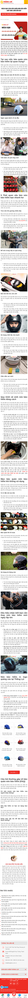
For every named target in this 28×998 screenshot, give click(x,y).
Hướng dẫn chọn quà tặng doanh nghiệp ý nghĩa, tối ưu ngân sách (14, 904)
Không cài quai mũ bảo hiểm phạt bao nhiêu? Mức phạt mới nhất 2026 (14, 917)
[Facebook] (17, 983)
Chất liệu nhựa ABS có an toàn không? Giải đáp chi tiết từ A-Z (13, 913)
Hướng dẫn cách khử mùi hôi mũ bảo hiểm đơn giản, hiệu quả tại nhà (13, 908)
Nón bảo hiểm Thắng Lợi (10, 969)
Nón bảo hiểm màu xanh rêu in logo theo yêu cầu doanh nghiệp (13, 900)
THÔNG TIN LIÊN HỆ (7, 943)
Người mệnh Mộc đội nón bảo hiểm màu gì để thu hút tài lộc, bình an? (14, 933)
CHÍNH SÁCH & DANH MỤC (9, 974)
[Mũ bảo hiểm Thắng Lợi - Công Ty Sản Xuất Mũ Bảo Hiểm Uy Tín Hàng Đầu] (7, 1)
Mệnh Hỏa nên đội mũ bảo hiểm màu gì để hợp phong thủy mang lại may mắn (13, 921)
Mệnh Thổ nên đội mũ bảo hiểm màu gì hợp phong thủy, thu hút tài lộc (14, 925)
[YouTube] (14, 983)
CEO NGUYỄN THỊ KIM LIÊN (14, 864)
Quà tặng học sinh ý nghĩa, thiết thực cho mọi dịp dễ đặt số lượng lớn (13, 896)
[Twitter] (10, 983)
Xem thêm (13, 772)
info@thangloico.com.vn (11, 963)
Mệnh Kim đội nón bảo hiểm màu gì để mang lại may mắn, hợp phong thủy (13, 929)
